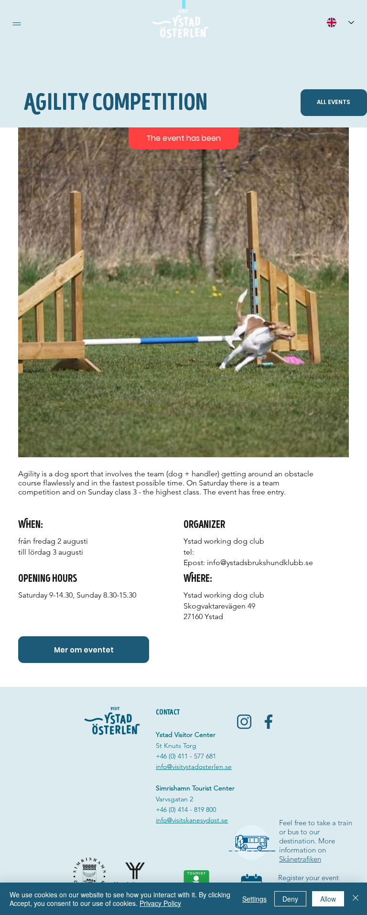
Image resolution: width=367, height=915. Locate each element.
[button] (17, 24)
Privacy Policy (160, 903)
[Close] (355, 898)
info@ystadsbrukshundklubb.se (260, 562)
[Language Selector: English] (340, 22)
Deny (290, 899)
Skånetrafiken (300, 858)
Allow (328, 899)
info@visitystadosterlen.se (194, 766)
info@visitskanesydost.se (192, 820)
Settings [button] (254, 899)
